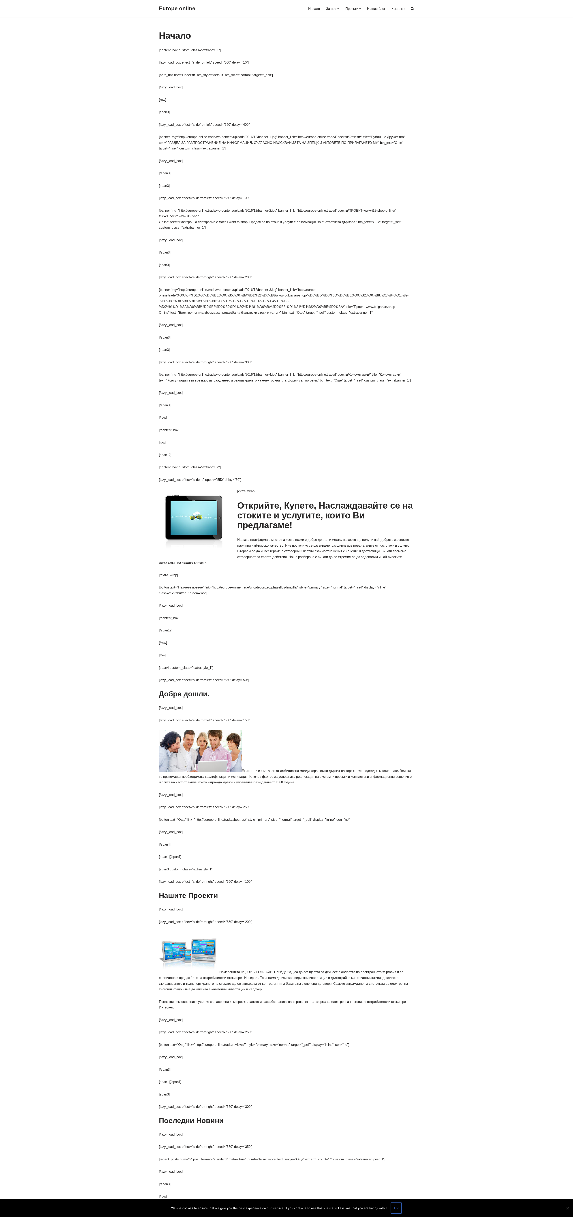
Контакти (398, 9)
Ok (396, 1208)
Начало (314, 9)
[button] (338, 9)
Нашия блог (376, 9)
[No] (567, 1208)
